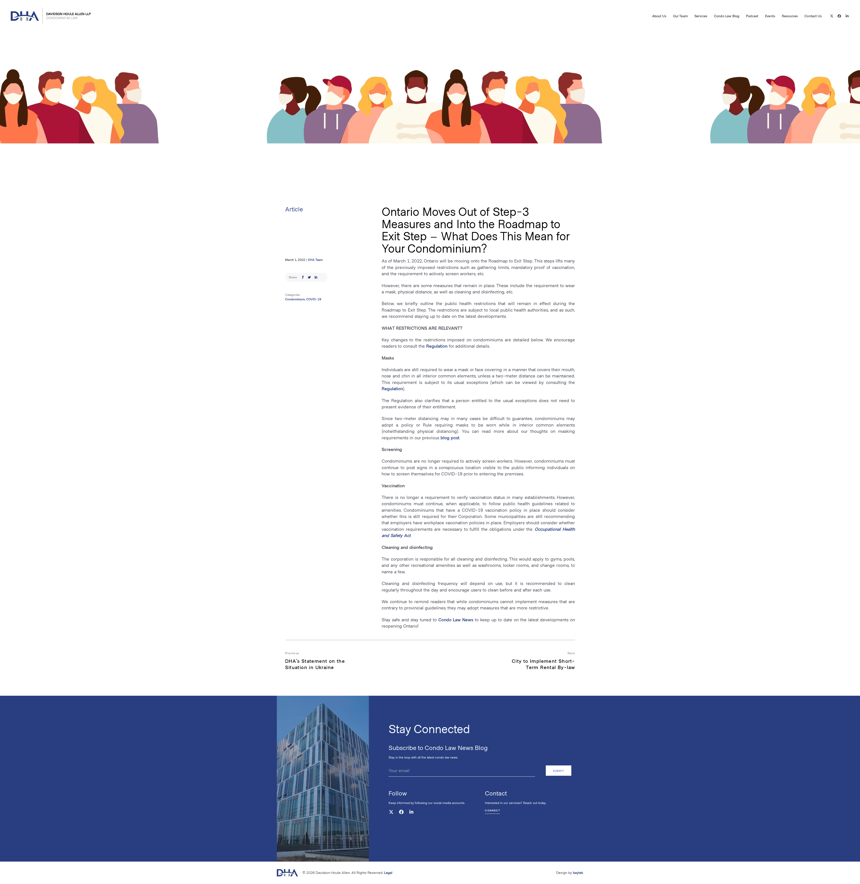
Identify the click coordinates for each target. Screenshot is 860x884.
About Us (659, 16)
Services (700, 16)
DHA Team (315, 260)
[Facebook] (839, 16)
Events (770, 16)
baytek (578, 872)
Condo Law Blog (726, 16)
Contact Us (812, 16)
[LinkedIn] (847, 16)
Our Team (680, 16)
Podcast (752, 16)
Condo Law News (455, 619)
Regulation (436, 346)
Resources (790, 16)
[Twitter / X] (832, 16)
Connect (492, 810)
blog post (450, 437)
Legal (388, 872)
